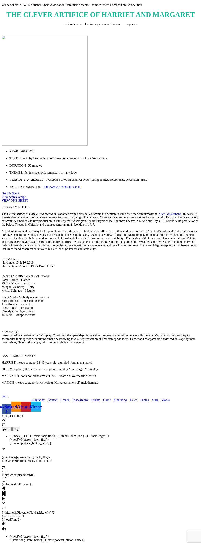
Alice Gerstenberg (169, 213)
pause (6, 429)
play (16, 429)
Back (5, 396)
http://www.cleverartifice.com (62, 186)
